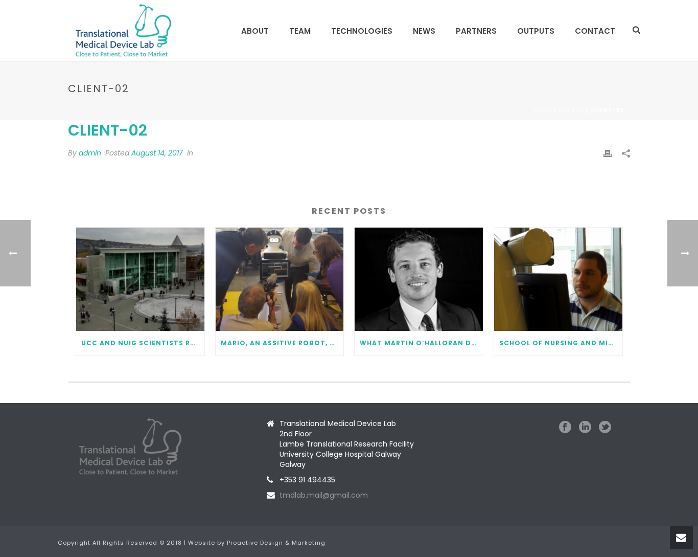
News (424, 31)
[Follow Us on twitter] (605, 427)
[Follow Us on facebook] (565, 427)
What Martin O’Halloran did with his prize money (421, 343)
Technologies (361, 31)
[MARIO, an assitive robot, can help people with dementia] (280, 279)
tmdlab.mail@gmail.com (324, 495)
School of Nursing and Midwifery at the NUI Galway (560, 343)
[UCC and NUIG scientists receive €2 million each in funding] (140, 279)
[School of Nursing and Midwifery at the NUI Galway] (558, 279)
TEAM (300, 31)
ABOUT (255, 31)
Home (542, 110)
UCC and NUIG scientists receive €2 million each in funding (142, 343)
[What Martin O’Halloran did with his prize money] (419, 279)
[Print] (607, 153)
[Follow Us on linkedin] (585, 427)
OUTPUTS (535, 31)
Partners (476, 31)
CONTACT (595, 31)
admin (90, 153)
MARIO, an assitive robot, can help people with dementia (282, 343)
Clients (571, 110)
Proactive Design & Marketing (276, 543)
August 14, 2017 (157, 153)
